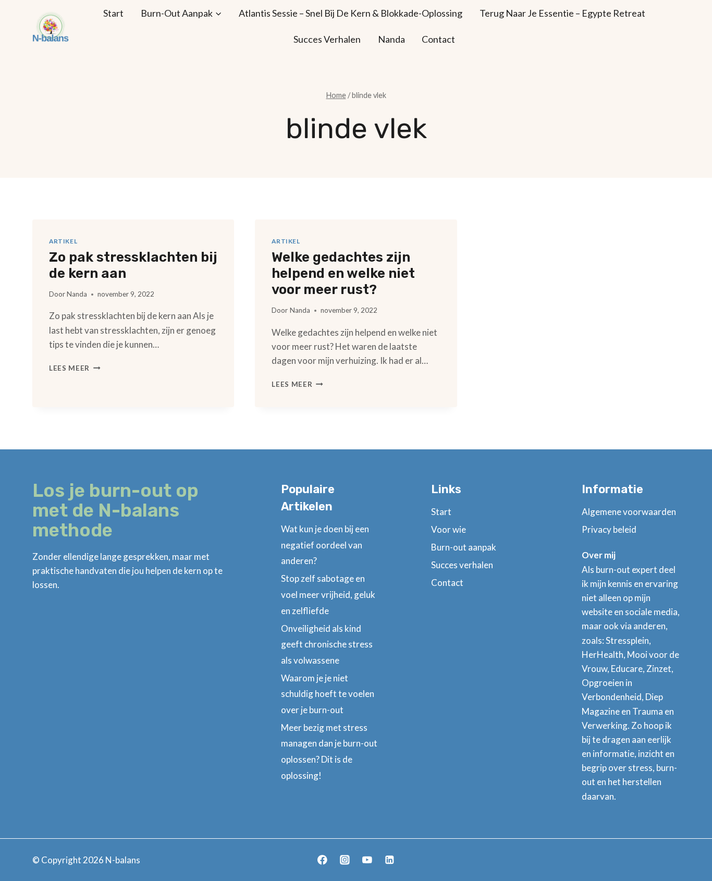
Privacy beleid (609, 529)
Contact (438, 39)
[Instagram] (344, 860)
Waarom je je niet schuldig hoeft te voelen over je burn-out (327, 693)
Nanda (391, 39)
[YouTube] (367, 860)
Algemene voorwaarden (629, 511)
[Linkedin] (389, 860)
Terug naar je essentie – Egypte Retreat (562, 13)
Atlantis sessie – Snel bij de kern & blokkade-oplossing (350, 13)
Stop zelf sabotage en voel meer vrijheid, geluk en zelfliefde (328, 594)
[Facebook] (322, 860)
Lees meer (75, 368)
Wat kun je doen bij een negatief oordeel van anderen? (325, 544)
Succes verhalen (327, 39)
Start (113, 13)
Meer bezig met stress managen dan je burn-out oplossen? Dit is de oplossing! (329, 751)
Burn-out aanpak (463, 547)
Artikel (63, 241)
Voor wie (448, 529)
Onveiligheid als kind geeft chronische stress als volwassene (327, 644)
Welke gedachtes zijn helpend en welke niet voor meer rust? (343, 273)
